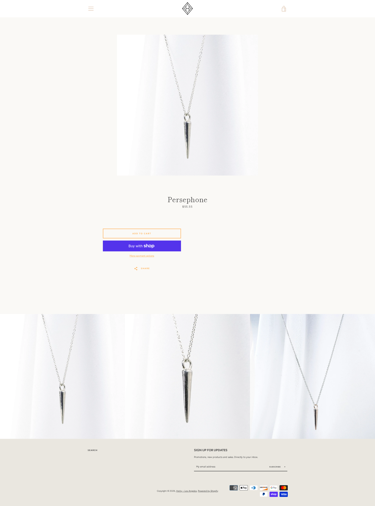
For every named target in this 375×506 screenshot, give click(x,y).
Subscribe (275, 467)
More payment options (142, 255)
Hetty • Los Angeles (186, 491)
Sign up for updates (210, 450)
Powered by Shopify (208, 491)
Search (92, 450)
